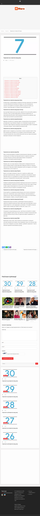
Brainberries (7, 308)
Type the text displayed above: (13, 353)
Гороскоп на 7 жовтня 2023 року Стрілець (12, 92)
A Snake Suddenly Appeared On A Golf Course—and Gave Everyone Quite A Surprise (7, 306)
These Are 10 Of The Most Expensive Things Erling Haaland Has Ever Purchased (31, 306)
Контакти (30, 494)
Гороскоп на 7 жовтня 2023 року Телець (12, 82)
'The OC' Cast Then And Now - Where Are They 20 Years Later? (32, 319)
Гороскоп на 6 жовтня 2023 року (10, 249)
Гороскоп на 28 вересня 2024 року (10, 412)
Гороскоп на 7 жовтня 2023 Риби (11, 97)
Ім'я (3, 342)
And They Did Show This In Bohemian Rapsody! (7, 319)
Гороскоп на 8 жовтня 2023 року (30, 249)
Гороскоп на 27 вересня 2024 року (10, 428)
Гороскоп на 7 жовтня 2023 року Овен (11, 80)
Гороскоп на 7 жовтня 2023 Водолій (11, 95)
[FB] (2, 4)
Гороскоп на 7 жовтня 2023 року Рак (11, 85)
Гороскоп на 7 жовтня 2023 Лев (10, 86)
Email (3, 346)
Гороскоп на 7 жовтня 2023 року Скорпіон (12, 91)
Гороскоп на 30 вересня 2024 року (10, 380)
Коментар (4, 329)
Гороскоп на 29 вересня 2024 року (10, 396)
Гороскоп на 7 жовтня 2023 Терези (11, 89)
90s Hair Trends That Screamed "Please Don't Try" (19, 319)
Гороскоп (12, 60)
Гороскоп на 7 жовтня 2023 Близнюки (11, 83)
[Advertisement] (20, 18)
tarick (7, 60)
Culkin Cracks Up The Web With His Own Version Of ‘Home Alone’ (19, 306)
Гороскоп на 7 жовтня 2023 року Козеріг (12, 94)
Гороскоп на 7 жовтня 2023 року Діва (11, 88)
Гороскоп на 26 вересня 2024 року (10, 443)
